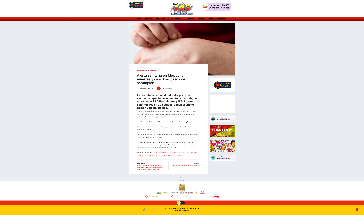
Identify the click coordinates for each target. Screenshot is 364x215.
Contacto (201, 19)
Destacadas (142, 70)
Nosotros (190, 19)
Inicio (139, 19)
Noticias (148, 19)
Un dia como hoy (162, 19)
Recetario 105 (177, 19)
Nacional (152, 70)
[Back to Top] (357, 209)
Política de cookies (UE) (218, 19)
